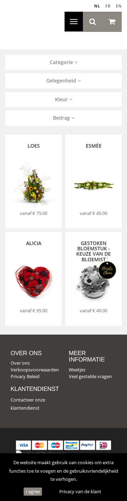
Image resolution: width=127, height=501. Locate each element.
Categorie (62, 62)
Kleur (62, 99)
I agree (33, 491)
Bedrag (62, 117)
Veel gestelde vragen (90, 376)
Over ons (20, 363)
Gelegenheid (62, 80)
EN (119, 5)
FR (108, 5)
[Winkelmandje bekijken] (112, 22)
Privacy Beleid (25, 376)
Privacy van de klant (80, 491)
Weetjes (77, 369)
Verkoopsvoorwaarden (35, 369)
